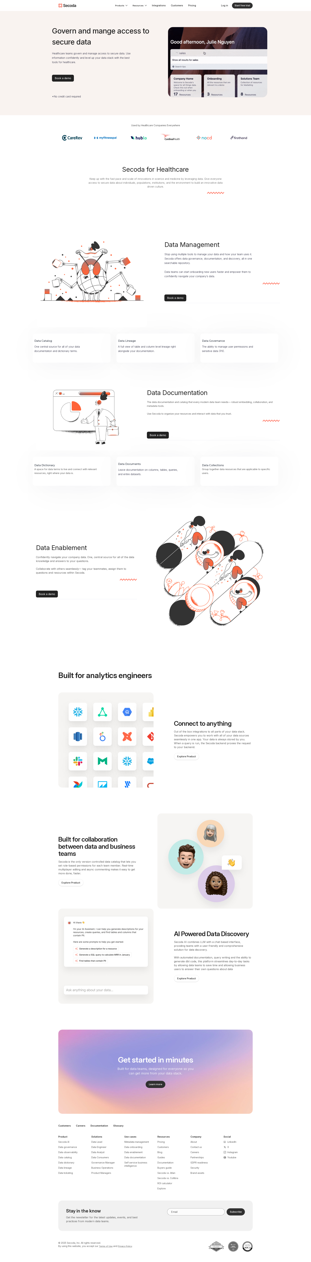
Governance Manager (103, 1162)
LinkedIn (231, 1141)
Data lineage (65, 1167)
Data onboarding (133, 1147)
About (193, 1141)
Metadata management (136, 1141)
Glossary (118, 1125)
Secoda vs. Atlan (166, 1173)
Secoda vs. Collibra (167, 1178)
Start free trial (242, 5)
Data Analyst (97, 1152)
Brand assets (197, 1173)
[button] (121, 5)
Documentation (99, 1125)
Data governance (67, 1147)
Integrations (159, 5)
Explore (161, 1188)
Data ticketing (65, 1173)
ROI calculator (164, 1183)
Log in (224, 5)
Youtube (231, 1157)
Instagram (232, 1152)
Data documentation (135, 1157)
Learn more (155, 1084)
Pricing (192, 5)
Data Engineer (98, 1147)
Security (194, 1167)
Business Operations (102, 1167)
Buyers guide (164, 1167)
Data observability (68, 1152)
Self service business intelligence (135, 1164)
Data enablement (133, 1152)
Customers (177, 5)
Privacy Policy (125, 1246)
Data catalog (65, 1157)
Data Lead (96, 1141)
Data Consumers (100, 1157)
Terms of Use (106, 1246)
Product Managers (101, 1173)
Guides (161, 1157)
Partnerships (197, 1157)
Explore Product (186, 756)
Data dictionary (66, 1162)
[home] (67, 5)
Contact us (196, 1147)
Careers (80, 1125)
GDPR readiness (199, 1162)
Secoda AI (63, 1141)
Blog (159, 1152)
